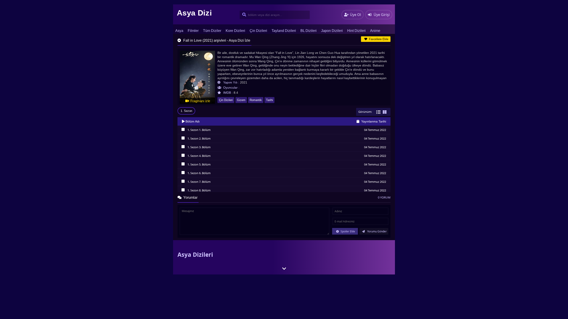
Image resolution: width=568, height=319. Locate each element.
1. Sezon (186, 111)
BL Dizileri (308, 31)
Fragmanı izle (199, 101)
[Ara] (243, 15)
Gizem (241, 100)
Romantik (256, 100)
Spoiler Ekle (347, 231)
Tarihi (269, 100)
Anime (375, 31)
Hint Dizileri (356, 31)
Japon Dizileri (332, 31)
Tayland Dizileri (284, 31)
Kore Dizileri (235, 31)
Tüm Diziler (212, 31)
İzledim (183, 130)
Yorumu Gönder (377, 231)
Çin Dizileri (258, 31)
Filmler (193, 31)
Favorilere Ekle (378, 39)
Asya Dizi (194, 12)
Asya (179, 31)
